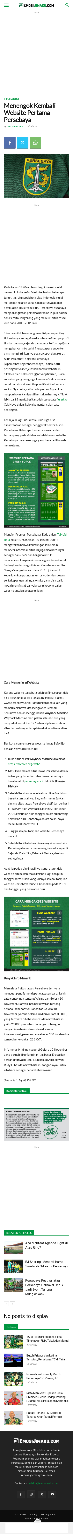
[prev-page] (6, 1303)
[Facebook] (10, 143)
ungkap (63, 399)
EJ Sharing (12, 99)
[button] (6, 5)
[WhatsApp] (35, 143)
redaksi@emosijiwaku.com (43, 1483)
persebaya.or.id (34, 781)
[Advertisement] (36, 51)
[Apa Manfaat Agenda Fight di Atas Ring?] (13, 1247)
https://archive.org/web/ (24, 764)
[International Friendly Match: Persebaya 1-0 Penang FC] (13, 1379)
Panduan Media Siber (36, 1518)
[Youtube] (52, 1494)
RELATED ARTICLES (19, 1232)
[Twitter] (22, 143)
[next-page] (12, 1303)
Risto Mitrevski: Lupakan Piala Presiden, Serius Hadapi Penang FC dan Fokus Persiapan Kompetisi (47, 1397)
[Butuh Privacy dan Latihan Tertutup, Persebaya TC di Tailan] (13, 1360)
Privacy (33, 1514)
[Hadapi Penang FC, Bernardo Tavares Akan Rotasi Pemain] (13, 1418)
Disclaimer (20, 1514)
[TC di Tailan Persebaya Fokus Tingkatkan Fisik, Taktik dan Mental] (13, 1342)
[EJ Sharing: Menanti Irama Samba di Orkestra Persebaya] (13, 1266)
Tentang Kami (48, 1514)
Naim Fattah (15, 126)
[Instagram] (31, 1494)
